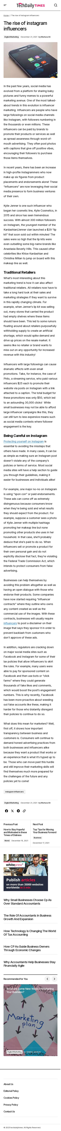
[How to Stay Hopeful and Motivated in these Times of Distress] (17, 833)
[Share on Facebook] (6, 811)
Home (6, 15)
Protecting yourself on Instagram (24, 441)
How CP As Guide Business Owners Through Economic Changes (26, 948)
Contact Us (9, 1111)
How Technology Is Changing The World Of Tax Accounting (30, 932)
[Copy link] (24, 811)
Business (37, 838)
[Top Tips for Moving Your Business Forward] (43, 833)
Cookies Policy (11, 1097)
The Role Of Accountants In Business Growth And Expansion (27, 917)
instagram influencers (14, 792)
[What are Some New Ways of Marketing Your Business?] (30, 1020)
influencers (10, 623)
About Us (8, 1084)
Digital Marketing (11, 37)
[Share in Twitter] (12, 811)
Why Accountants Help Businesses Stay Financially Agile (30, 963)
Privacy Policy (11, 1104)
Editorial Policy (11, 1090)
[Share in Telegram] (18, 811)
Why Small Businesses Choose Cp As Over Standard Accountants (28, 901)
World (6, 841)
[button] (5, 5)
